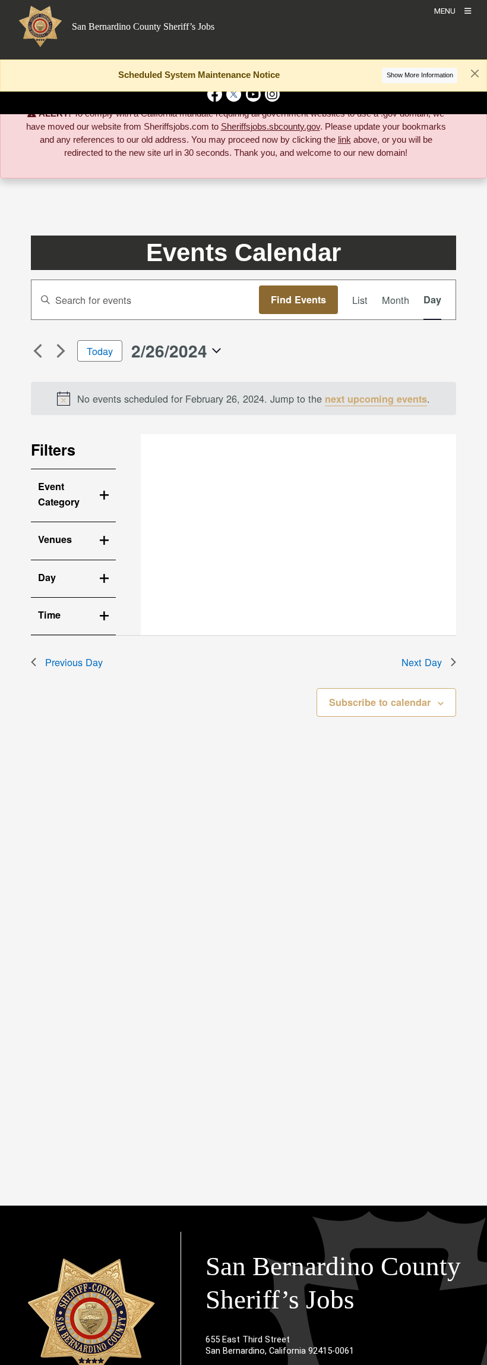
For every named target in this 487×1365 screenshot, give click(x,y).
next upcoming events (376, 399)
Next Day (421, 662)
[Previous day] (38, 351)
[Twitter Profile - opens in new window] (234, 94)
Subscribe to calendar (380, 702)
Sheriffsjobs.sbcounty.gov (270, 126)
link (344, 140)
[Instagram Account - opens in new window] (271, 94)
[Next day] (61, 351)
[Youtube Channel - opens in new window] (253, 94)
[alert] (244, 398)
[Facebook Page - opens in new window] (215, 94)
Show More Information (420, 75)
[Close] (461, 115)
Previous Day (74, 662)
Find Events (298, 299)
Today (100, 351)
